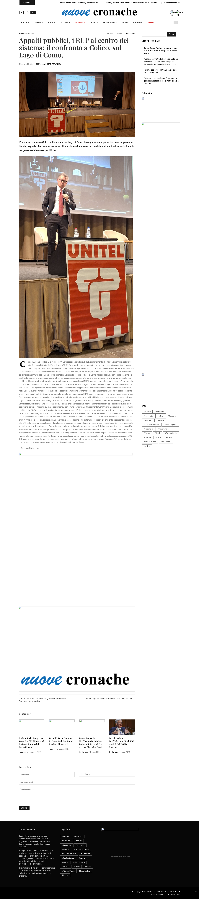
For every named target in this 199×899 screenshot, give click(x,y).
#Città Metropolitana (151, 425)
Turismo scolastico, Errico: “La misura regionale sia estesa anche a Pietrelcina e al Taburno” (161, 81)
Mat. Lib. (147, 446)
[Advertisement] (161, 206)
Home (21, 33)
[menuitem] (25, 22)
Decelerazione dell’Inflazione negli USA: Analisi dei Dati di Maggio (122, 743)
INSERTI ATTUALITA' (53, 64)
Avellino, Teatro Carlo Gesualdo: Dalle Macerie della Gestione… (131, 3)
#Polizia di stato (171, 433)
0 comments (130, 33)
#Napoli (157, 433)
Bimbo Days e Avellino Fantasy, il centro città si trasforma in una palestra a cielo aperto (160, 50)
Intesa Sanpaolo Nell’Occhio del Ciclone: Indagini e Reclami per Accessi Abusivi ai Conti (91, 743)
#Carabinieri (148, 420)
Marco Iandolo (166, 442)
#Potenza (147, 437)
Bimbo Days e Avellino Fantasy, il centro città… (80, 3)
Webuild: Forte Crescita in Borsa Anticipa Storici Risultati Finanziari (61, 741)
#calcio (160, 416)
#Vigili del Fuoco (150, 442)
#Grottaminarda (163, 429)
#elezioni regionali (170, 425)
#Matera (147, 433)
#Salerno (169, 437)
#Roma (158, 437)
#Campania (172, 416)
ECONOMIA (29, 33)
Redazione (23, 752)
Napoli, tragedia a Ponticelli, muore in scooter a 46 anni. (110, 698)
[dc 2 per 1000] (160, 268)
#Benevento (148, 416)
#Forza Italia (148, 429)
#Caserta (160, 420)
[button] (21, 12)
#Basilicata (159, 412)
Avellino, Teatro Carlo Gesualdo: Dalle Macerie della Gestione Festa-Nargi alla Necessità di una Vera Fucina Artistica (161, 61)
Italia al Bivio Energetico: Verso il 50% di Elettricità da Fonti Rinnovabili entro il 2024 (31, 743)
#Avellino (147, 412)
